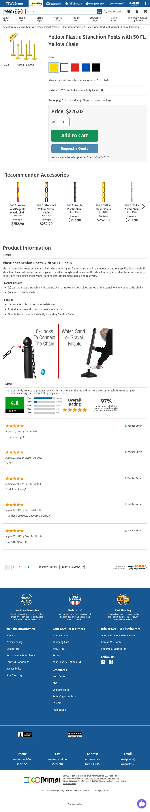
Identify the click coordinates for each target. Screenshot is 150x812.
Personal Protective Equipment (137, 19)
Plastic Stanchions (72, 27)
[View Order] (128, 11)
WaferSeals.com (69, 784)
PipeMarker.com (84, 781)
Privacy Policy (14, 642)
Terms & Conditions (17, 662)
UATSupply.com (115, 781)
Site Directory (14, 675)
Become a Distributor (113, 648)
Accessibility (13, 668)
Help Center (59, 676)
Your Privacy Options (64, 662)
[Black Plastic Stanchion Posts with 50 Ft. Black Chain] (96, 67)
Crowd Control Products (49, 27)
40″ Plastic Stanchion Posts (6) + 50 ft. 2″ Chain (82, 80)
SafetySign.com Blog (64, 696)
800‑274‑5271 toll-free (22, 759)
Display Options (48, 567)
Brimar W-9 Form (111, 642)
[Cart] (145, 11)
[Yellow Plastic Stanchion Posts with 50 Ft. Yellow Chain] (54, 67)
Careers (56, 703)
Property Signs (58, 19)
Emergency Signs (95, 19)
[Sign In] (137, 11)
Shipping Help (60, 689)
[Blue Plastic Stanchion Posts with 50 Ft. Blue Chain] (86, 67)
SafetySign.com (10, 27)
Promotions (59, 709)
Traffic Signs (22, 19)
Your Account (60, 635)
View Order (58, 648)
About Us (11, 635)
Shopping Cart (60, 642)
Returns (57, 655)
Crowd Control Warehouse (95, 778)
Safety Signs (6, 19)
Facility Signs (27, 27)
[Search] (99, 11)
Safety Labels (114, 19)
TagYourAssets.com (100, 781)
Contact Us (12, 648)
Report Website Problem (20, 655)
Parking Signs (39, 19)
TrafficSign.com (113, 778)
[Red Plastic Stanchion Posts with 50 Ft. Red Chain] (75, 67)
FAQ (54, 683)
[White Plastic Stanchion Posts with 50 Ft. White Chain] (64, 67)
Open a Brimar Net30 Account (118, 635)
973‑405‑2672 (101, 157)
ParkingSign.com (70, 781)
